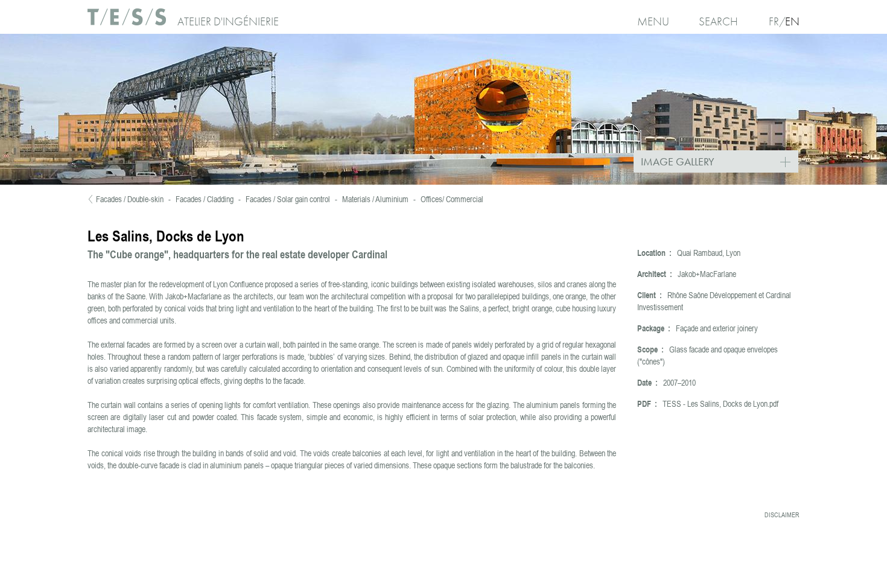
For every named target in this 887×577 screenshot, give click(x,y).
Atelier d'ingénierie (228, 21)
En (792, 21)
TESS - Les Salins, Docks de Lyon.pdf (720, 404)
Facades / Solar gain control (288, 199)
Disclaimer (782, 515)
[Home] (127, 21)
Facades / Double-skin (130, 199)
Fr (774, 21)
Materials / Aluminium (375, 199)
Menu (653, 21)
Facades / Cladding (205, 199)
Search (718, 21)
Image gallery (719, 163)
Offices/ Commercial (452, 199)
